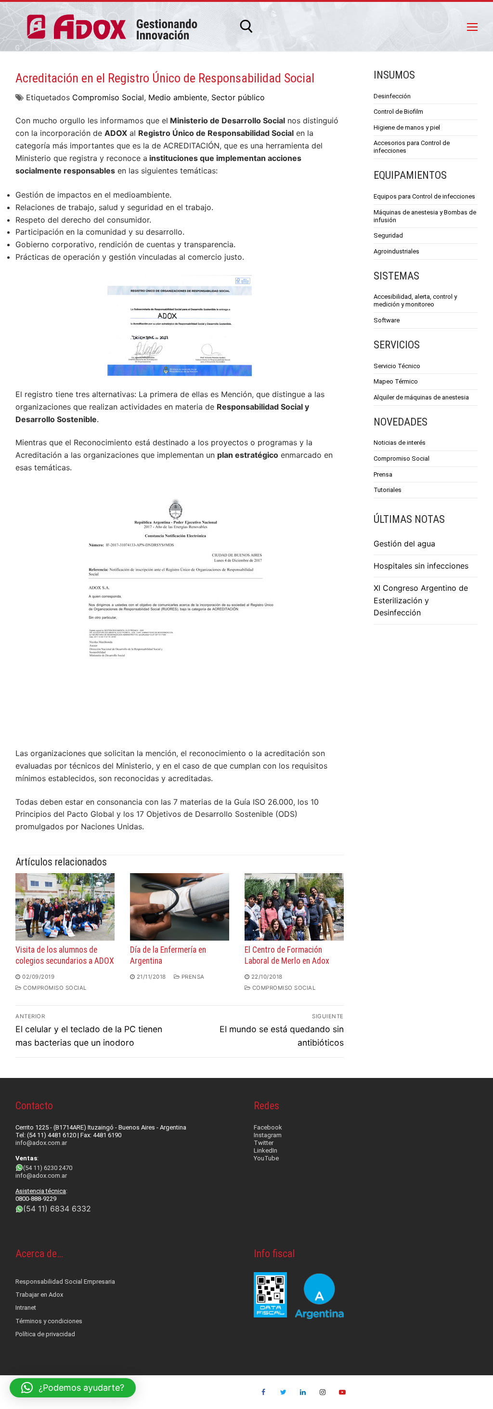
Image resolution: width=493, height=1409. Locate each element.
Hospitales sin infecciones (421, 566)
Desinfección (392, 96)
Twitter (263, 1142)
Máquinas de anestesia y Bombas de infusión (425, 216)
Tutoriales (388, 489)
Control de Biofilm (398, 111)
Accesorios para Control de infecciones (412, 146)
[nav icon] (472, 26)
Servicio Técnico (397, 366)
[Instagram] (322, 1392)
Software (387, 320)
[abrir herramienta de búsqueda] (246, 26)
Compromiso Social (108, 97)
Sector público (238, 97)
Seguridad (388, 235)
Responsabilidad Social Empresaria (65, 1281)
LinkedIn (265, 1150)
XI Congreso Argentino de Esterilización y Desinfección (421, 600)
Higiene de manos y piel (407, 127)
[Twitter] (283, 1392)
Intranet (25, 1307)
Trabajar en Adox (39, 1294)
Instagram (268, 1135)
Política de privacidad (45, 1334)
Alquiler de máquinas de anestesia (421, 397)
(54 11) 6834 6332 (57, 1208)
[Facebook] (263, 1392)
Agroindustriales (396, 251)
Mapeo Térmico (396, 381)
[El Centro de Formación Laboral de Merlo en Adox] (294, 907)
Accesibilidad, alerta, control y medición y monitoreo (415, 300)
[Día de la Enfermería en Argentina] (179, 907)
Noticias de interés (400, 442)
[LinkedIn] (303, 1392)
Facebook (268, 1127)
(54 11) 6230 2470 (47, 1167)
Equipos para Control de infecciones (424, 196)
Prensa (192, 976)
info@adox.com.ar (41, 1142)
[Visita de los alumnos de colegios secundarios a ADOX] (65, 907)
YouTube (266, 1158)
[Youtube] (342, 1392)
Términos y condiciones (48, 1321)
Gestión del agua (404, 543)
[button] (73, 1387)
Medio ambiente (177, 97)
